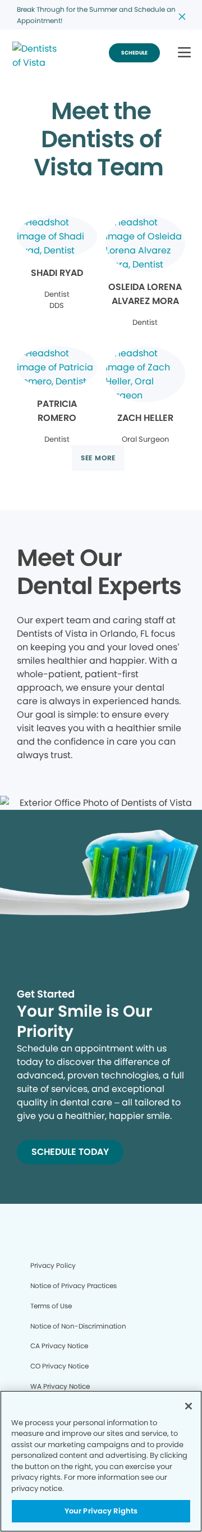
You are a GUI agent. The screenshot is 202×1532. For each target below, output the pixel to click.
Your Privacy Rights (101, 1511)
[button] (184, 53)
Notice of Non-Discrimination (78, 1326)
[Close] (188, 1406)
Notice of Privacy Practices (73, 1285)
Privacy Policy (53, 1265)
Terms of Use (51, 1306)
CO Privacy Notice (59, 1366)
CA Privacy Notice (59, 1345)
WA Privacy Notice (60, 1386)
